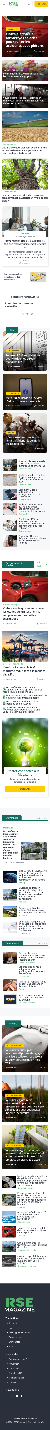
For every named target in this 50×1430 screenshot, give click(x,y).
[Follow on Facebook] (18, 314)
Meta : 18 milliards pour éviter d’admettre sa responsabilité (24, 399)
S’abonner (25, 788)
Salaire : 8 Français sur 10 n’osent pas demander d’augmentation (32, 984)
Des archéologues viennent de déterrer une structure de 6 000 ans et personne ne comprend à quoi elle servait (24, 150)
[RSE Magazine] (13, 4)
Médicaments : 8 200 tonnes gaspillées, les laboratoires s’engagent (23, 75)
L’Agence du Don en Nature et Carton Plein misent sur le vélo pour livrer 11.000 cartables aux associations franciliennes (31, 893)
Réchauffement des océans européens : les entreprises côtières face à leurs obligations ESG (22, 689)
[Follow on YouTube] (27, 314)
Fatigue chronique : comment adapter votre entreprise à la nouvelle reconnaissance (31, 956)
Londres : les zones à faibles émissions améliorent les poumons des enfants (31, 970)
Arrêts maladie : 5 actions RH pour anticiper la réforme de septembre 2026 (32, 478)
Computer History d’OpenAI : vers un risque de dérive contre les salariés (32, 539)
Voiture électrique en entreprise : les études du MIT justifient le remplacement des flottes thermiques (24, 613)
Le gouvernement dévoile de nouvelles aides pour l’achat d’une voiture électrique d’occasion (21, 709)
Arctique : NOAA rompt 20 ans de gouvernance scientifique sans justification (31, 1215)
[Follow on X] (23, 314)
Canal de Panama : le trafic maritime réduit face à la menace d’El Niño (24, 671)
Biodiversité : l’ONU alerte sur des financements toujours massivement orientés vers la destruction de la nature (32, 875)
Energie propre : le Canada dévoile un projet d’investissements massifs (25, 696)
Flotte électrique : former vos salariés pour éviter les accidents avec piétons (24, 40)
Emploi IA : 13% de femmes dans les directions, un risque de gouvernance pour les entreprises (31, 523)
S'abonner (41, 4)
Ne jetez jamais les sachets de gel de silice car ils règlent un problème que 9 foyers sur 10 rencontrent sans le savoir (32, 1181)
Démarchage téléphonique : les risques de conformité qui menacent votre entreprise (32, 1259)
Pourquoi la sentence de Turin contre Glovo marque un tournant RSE (32, 463)
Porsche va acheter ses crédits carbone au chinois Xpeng (21, 702)
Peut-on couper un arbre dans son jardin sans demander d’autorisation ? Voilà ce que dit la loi (25, 197)
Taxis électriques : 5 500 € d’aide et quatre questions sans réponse (31, 1230)
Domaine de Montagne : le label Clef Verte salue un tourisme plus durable (32, 910)
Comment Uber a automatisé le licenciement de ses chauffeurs (29, 493)
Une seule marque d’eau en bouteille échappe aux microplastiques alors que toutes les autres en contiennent (32, 926)
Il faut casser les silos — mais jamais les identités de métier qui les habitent (24, 440)
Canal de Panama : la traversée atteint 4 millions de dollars (32, 1245)
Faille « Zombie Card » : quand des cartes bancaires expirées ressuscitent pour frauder (32, 508)
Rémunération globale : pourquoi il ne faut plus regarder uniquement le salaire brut (25, 244)
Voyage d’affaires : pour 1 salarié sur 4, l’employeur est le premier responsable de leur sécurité (23, 100)
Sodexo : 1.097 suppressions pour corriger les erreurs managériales (23, 358)
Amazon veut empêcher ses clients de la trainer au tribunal (31, 997)
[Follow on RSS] (32, 314)
